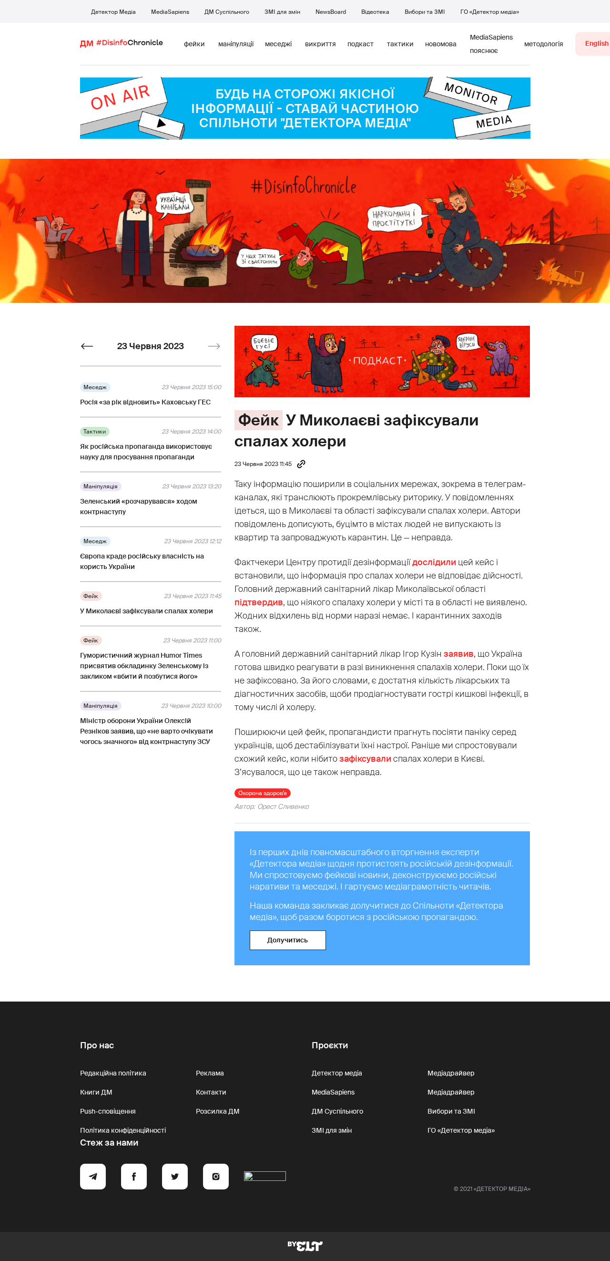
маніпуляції (236, 44)
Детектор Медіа (113, 12)
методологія (543, 44)
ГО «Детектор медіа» (489, 12)
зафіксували (365, 759)
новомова (441, 44)
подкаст (360, 44)
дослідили (434, 562)
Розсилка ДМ (218, 1111)
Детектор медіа (337, 1073)
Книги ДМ (96, 1092)
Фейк (258, 420)
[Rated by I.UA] (265, 1178)
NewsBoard (330, 12)
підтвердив (258, 602)
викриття (320, 44)
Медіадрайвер (451, 1073)
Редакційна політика (113, 1073)
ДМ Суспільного (226, 12)
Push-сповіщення (108, 1111)
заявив (459, 654)
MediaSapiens (170, 12)
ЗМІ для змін (282, 12)
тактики (400, 44)
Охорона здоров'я (262, 793)
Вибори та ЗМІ (425, 12)
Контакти (211, 1092)
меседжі (278, 44)
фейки (194, 44)
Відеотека (375, 12)
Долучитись (287, 940)
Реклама (210, 1073)
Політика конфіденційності (123, 1130)
